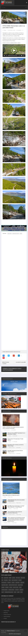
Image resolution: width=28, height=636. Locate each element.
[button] (14, 50)
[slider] (13, 55)
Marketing (6, 612)
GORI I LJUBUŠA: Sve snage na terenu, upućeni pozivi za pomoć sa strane (13, 428)
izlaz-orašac (10, 233)
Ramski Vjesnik (11, 630)
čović (21, 592)
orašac (21, 233)
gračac (13, 577)
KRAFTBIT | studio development (15, 633)
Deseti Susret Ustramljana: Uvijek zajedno (15, 439)
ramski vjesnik (4, 589)
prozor (11, 587)
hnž (2, 580)
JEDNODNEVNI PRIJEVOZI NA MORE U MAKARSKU (16, 500)
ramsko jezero (11, 589)
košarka (9, 582)
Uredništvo (19, 30)
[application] (14, 50)
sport (3, 592)
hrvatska (6, 580)
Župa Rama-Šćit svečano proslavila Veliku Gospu (15, 445)
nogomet (22, 582)
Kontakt (5, 618)
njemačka (17, 582)
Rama (5, 30)
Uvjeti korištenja (7, 616)
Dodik (10, 577)
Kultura (10, 508)
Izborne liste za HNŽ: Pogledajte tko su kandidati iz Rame (16, 433)
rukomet (17, 589)
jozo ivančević (15, 580)
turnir (15, 592)
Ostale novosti (7, 430)
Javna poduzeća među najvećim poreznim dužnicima (14, 512)
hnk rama (23, 577)
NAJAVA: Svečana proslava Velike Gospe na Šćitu (15, 451)
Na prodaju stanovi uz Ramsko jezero (11, 495)
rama (20, 587)
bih (2, 577)
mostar (13, 582)
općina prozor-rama (16, 233)
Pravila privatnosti (7, 614)
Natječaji (6, 522)
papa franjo (20, 584)
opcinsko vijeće (5, 584)
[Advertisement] (14, 293)
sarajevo (21, 589)
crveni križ (6, 577)
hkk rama (18, 577)
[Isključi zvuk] (21, 55)
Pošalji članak (6, 610)
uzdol (18, 592)
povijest (7, 587)
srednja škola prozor (9, 592)
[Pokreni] (4, 55)
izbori (10, 580)
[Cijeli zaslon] (23, 55)
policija (3, 587)
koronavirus (4, 582)
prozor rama (15, 587)
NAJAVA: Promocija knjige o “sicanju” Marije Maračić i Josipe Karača (15, 506)
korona (19, 580)
